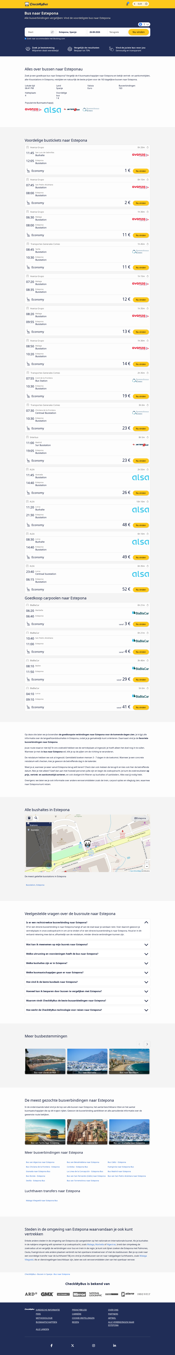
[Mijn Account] (127, 4)
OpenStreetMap (135, 871)
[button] (87, 843)
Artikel (112, 1318)
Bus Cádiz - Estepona (117, 1162)
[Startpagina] (36, 4)
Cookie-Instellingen (83, 1318)
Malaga (90, 1244)
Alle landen (42, 1329)
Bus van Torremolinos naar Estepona (83, 1180)
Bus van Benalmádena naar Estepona (83, 1162)
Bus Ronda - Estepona (35, 1176)
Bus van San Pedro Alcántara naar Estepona (127, 1176)
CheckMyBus (30, 1274)
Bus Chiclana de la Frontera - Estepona (43, 1167)
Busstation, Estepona (35, 885)
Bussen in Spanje (44, 1274)
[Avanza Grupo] (33, 110)
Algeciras (111, 1244)
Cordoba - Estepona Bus (77, 1167)
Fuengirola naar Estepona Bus (121, 1167)
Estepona (141, 818)
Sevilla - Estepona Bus (35, 1180)
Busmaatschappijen (46, 1322)
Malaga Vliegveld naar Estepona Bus (42, 1200)
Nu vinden (141, 171)
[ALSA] (52, 110)
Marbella (99, 1244)
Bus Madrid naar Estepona (119, 1171)
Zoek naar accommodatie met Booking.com (46, 38)
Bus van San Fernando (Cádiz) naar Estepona (86, 1176)
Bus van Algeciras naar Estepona (40, 1162)
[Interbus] (71, 110)
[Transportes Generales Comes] (91, 110)
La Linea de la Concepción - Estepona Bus (85, 1171)
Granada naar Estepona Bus (38, 1171)
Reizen (75, 1322)
